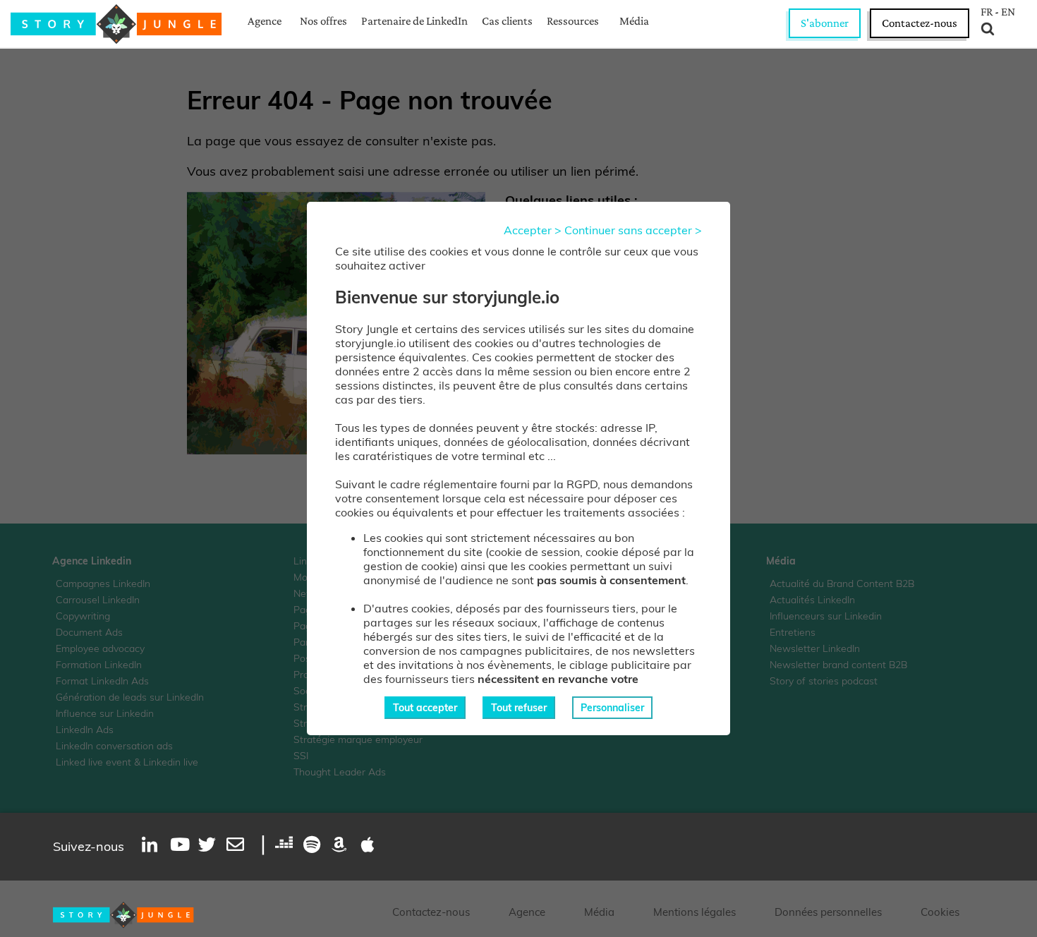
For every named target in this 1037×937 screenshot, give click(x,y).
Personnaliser (612, 707)
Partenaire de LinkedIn (414, 21)
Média (634, 21)
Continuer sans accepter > (633, 230)
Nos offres (323, 21)
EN (1008, 12)
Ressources (573, 21)
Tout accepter (425, 707)
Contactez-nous (919, 23)
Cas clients (507, 21)
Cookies (940, 912)
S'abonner (825, 23)
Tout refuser (519, 707)
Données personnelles (828, 912)
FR (987, 12)
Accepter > (533, 230)
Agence (264, 21)
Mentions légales (694, 912)
